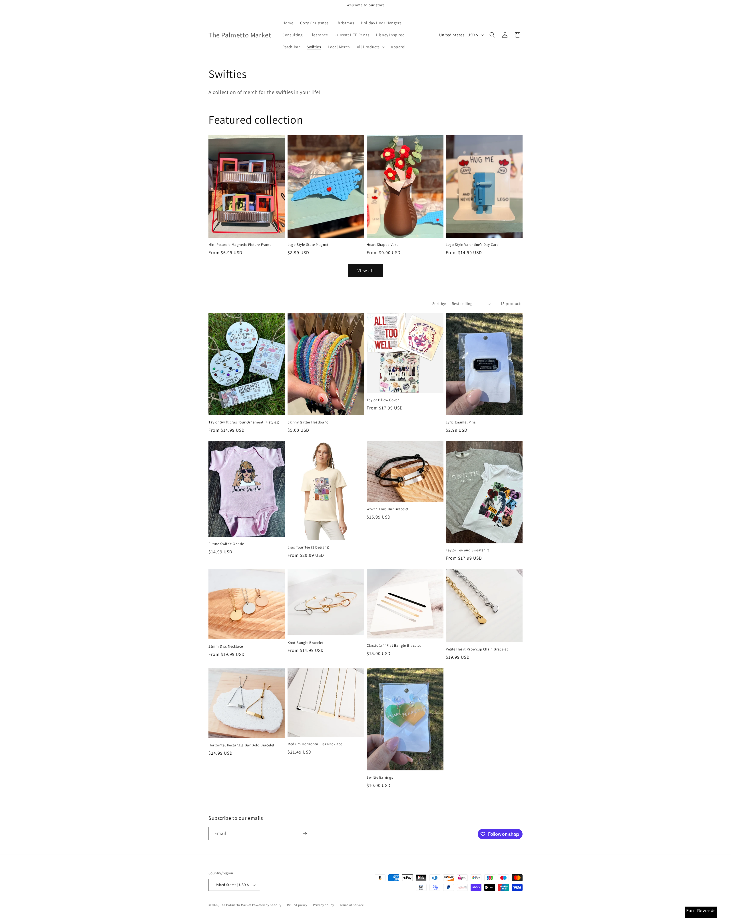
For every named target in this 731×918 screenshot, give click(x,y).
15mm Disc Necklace (225, 646)
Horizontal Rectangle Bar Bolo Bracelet (241, 745)
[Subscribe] (304, 833)
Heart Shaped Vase (382, 244)
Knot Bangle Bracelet (305, 642)
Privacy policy (323, 905)
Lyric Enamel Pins (460, 422)
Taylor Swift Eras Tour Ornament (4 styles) (243, 422)
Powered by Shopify (267, 905)
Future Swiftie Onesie (226, 544)
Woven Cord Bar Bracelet (388, 509)
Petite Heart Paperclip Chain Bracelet (477, 649)
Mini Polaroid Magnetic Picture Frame (240, 244)
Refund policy (297, 905)
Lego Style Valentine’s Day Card (472, 244)
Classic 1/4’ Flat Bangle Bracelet (394, 645)
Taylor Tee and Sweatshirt (467, 550)
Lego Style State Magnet (308, 244)
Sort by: (439, 303)
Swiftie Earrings (380, 777)
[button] (370, 47)
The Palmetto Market (235, 905)
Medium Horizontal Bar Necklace (315, 744)
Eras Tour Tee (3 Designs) (309, 547)
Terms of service (352, 905)
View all (366, 270)
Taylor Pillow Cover (383, 400)
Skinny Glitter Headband (308, 422)
